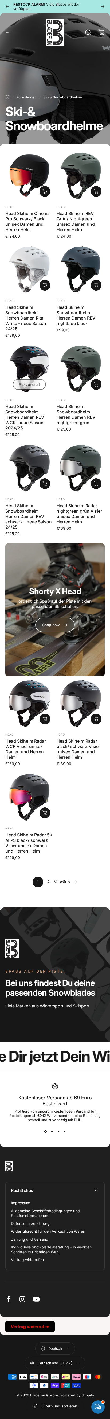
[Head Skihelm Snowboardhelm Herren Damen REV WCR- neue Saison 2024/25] (29, 369)
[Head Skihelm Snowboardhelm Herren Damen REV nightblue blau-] (81, 270)
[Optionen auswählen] (45, 191)
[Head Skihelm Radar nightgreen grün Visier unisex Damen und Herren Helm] (81, 468)
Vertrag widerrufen (27, 1259)
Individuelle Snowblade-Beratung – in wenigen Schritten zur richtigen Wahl (51, 1249)
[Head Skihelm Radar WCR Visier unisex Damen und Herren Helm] (29, 703)
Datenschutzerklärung (30, 1223)
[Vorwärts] (102, 6)
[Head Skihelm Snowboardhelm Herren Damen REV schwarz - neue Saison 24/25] (29, 468)
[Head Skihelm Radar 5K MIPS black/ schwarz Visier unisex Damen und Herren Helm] (29, 797)
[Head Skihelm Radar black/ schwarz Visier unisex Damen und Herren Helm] (81, 703)
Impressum (20, 1203)
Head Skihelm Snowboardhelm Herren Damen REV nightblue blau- (76, 315)
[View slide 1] (45, 1131)
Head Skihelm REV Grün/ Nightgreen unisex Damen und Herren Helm (76, 221)
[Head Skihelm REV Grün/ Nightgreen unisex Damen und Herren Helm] (81, 176)
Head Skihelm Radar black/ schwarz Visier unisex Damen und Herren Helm (78, 749)
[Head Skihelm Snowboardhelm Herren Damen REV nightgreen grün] (81, 369)
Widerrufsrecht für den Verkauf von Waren (48, 1231)
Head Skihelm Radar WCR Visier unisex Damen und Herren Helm (25, 749)
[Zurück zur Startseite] (7, 97)
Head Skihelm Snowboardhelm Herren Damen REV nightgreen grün (76, 414)
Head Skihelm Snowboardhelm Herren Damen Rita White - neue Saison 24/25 (25, 318)
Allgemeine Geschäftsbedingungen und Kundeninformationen (45, 1213)
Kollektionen (26, 97)
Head (9, 207)
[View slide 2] (52, 1131)
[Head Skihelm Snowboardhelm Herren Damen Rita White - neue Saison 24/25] (29, 270)
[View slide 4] (64, 1131)
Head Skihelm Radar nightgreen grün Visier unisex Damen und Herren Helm (79, 513)
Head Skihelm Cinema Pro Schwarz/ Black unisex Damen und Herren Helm (27, 221)
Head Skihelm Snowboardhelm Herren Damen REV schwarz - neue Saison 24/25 (28, 516)
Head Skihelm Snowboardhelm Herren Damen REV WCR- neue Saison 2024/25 (24, 417)
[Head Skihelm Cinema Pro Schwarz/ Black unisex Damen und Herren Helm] (29, 176)
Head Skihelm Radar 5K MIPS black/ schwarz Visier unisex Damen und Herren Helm (29, 843)
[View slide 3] (58, 1131)
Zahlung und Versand (29, 1239)
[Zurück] (7, 6)
